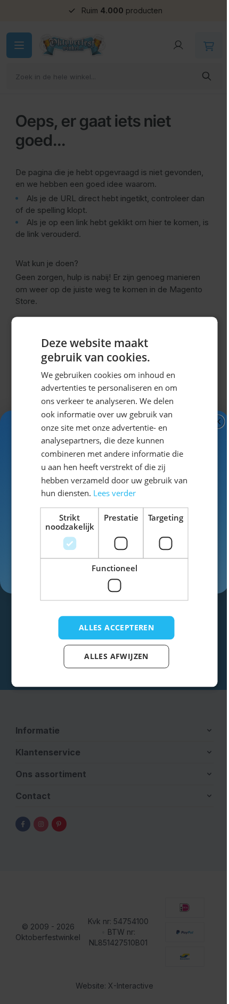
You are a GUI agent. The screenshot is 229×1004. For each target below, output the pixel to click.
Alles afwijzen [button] (112, 657)
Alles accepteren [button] (112, 627)
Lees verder (129, 493)
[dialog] (110, 502)
